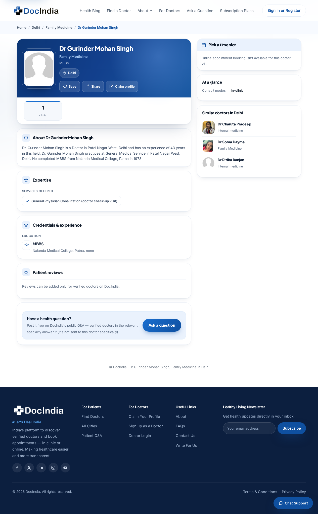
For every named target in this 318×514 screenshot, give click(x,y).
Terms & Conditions (260, 492)
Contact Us (185, 435)
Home (21, 27)
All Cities (89, 426)
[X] (29, 467)
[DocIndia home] (36, 10)
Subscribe (292, 428)
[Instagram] (53, 467)
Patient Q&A (91, 435)
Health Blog (90, 10)
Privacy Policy (294, 492)
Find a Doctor (119, 10)
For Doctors (169, 10)
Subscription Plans (237, 10)
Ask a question (162, 325)
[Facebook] (17, 467)
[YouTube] (65, 467)
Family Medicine (59, 27)
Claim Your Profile (144, 416)
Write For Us (186, 445)
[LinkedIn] (41, 467)
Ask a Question (200, 10)
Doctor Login (140, 435)
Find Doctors (92, 416)
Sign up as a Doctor (146, 426)
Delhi (36, 27)
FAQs (180, 426)
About (143, 10)
